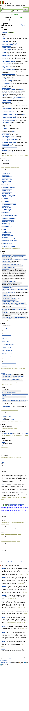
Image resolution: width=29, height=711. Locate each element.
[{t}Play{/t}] (5, 34)
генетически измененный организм (11, 466)
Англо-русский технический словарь (9, 457)
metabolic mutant (6, 100)
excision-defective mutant (8, 69)
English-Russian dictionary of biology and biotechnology (12, 155)
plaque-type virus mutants (9, 221)
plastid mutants (6, 126)
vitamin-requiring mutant (8, 151)
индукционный (19, 289)
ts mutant (4, 150)
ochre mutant (5, 212)
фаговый (26, 289)
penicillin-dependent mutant (9, 117)
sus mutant (5, 144)
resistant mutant (6, 379)
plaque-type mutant (7, 123)
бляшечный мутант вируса (19, 307)
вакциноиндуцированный (21, 317)
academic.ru (5, 2)
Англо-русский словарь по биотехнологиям (10, 468)
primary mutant (6, 128)
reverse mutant (5, 134)
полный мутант (12, 281)
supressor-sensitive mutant (8, 400)
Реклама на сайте (16, 658)
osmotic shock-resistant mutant (10, 114)
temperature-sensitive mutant (9, 147)
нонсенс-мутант (15, 298)
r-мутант (14, 309)
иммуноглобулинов (6, 258)
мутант (3, 171)
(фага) (12, 80)
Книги (21, 17)
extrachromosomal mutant (8, 74)
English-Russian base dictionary (8, 410)
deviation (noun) (6, 406)
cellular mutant (5, 377)
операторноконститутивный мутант (10, 301)
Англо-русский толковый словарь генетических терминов (14, 497)
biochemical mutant (7, 49)
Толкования (14, 14)
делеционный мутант (16, 264)
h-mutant (4, 80)
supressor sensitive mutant (9, 142)
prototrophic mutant (7, 227)
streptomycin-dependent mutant (10, 139)
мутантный (4, 416)
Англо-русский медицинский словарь (9, 534)
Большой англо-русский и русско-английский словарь (12, 435)
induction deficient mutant (8, 89)
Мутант (3, 484)
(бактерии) (15, 57)
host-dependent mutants (8, 344)
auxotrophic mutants (7, 328)
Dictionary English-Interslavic (7, 428)
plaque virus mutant (6, 307)
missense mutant (6, 102)
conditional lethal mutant (8, 61)
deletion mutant (6, 67)
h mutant (4, 283)
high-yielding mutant (7, 83)
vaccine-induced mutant (7, 317)
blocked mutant (6, 50)
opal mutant (5, 213)
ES (24, 1)
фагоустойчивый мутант (20, 303)
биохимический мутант (18, 376)
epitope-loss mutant (7, 192)
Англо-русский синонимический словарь (10, 421)
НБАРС (3, 447)
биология (10, 433)
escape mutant (6, 193)
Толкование (4, 32)
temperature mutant (7, 145)
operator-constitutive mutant (9, 111)
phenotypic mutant (7, 122)
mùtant (3, 626)
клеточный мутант (14, 377)
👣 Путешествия (3, 660)
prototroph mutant (7, 226)
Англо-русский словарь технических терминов (11, 368)
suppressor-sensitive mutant (9, 240)
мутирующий (21, 504)
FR (27, 1)
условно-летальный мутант (21, 259)
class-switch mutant (6, 255)
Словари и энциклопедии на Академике (12, 5)
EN (18, 1)
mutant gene (5, 41)
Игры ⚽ (8, 20)
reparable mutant (6, 133)
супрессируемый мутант (22, 400)
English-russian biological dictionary (8, 248)
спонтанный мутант (18, 380)
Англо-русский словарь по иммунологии (10, 320)
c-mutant (4, 52)
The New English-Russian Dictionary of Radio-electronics (13, 554)
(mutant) (10, 416)
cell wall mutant (6, 55)
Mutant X (3, 586)
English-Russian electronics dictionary (9, 548)
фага (13, 283)
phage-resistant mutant (8, 120)
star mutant (5, 137)
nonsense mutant (6, 105)
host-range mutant (6, 88)
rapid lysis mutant (6, 231)
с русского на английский (23, 24)
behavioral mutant (6, 181)
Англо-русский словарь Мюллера (8, 167)
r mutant (4, 229)
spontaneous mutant (7, 136)
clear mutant (5, 58)
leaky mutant (5, 95)
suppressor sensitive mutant (8, 356)
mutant (3, 36)
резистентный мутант (16, 379)
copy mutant (5, 64)
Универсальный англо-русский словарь (9, 513)
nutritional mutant (6, 108)
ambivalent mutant (6, 46)
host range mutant (6, 84)
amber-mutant (5, 43)
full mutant (4, 78)
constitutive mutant (7, 63)
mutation (12, 419)
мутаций (3, 490)
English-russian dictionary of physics (8, 541)
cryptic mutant (5, 66)
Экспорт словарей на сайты (5, 662)
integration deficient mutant (9, 92)
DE (21, 1)
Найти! (25, 9)
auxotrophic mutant (7, 179)
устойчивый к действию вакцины (10, 318)
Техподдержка (9, 658)
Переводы (8, 17)
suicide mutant (6, 173)
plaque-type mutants (7, 350)
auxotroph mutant (6, 47)
